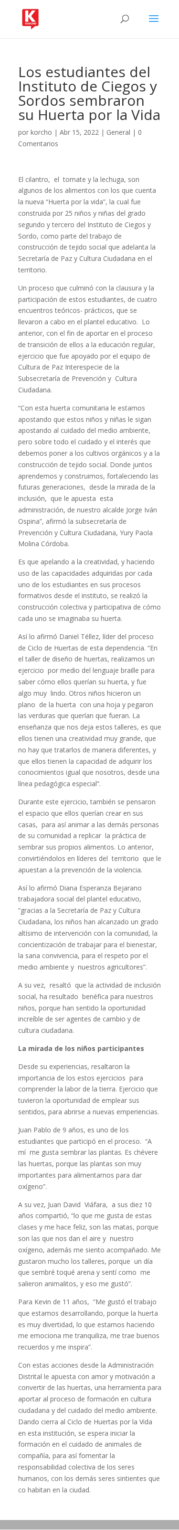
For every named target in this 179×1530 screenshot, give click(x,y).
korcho (41, 132)
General (118, 132)
